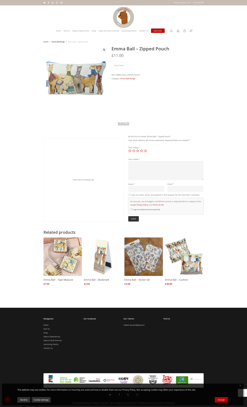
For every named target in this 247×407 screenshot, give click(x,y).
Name (131, 184)
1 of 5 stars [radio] (130, 150)
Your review (134, 159)
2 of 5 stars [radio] (134, 150)
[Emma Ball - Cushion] (184, 256)
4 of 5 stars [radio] (141, 150)
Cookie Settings (41, 399)
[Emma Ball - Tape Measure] (62, 256)
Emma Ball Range (58, 42)
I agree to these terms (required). (146, 209)
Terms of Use (158, 205)
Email (170, 184)
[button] (191, 31)
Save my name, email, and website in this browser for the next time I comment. (165, 195)
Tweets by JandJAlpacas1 (134, 325)
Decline (23, 399)
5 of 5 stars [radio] (145, 150)
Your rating (133, 147)
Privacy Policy (142, 205)
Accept (221, 399)
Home (45, 42)
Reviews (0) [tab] (123, 122)
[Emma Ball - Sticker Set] (143, 256)
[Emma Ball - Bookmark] (103, 256)
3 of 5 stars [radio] (137, 150)
